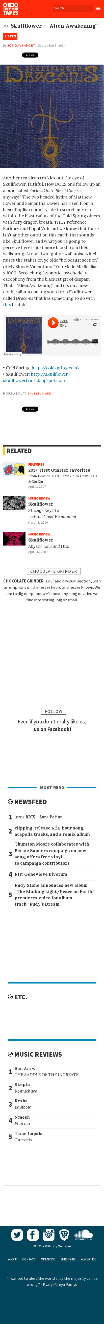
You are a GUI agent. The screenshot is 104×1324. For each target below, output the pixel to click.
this (7, 304)
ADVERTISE (88, 1259)
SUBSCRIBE (68, 1259)
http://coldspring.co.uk (56, 368)
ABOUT (13, 1259)
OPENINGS (48, 1259)
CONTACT (29, 1259)
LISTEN (10, 36)
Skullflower (39, 393)
